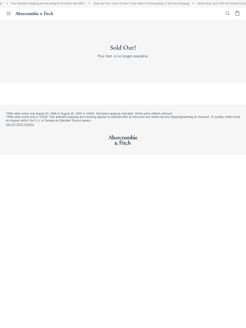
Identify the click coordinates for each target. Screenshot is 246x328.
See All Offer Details (20, 124)
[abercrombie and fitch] (34, 13)
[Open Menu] (6, 13)
